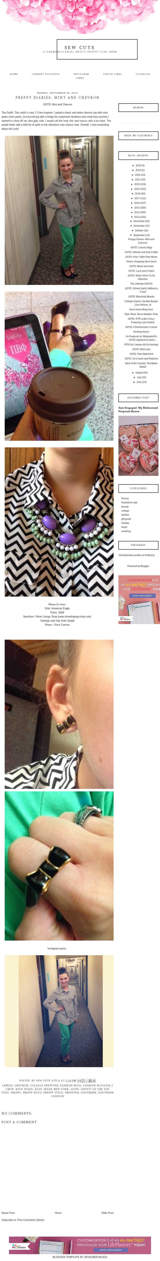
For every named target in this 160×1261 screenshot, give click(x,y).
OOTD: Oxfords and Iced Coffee (141, 252)
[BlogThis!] (83, 1081)
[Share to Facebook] (90, 1081)
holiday (125, 523)
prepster (72, 1093)
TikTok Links (112, 74)
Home (14, 74)
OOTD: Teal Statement (141, 354)
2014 (137, 212)
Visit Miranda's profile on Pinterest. (136, 555)
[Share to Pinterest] (94, 1081)
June (139, 382)
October (139, 230)
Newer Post (8, 1212)
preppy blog (32, 1093)
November (139, 225)
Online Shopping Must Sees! (141, 261)
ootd (75, 1089)
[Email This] (79, 1081)
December (139, 221)
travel (124, 527)
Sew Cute (80, 48)
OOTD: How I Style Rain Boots (141, 256)
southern (88, 1093)
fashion (125, 514)
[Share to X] (87, 1081)
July (139, 377)
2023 (138, 170)
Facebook (143, 74)
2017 (137, 198)
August (139, 372)
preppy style (53, 1093)
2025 (138, 165)
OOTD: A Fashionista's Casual (141, 327)
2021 (137, 179)
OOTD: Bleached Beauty (141, 296)
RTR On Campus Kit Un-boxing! (141, 344)
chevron (21, 1085)
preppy (16, 1093)
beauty (125, 506)
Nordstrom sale (129, 502)
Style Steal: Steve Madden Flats (141, 314)
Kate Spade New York (52, 1089)
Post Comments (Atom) (30, 1219)
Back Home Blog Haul (141, 309)
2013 (137, 217)
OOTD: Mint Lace (141, 349)
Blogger (145, 566)
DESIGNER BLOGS (95, 1257)
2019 (137, 189)
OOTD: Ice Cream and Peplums (141, 358)
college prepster (44, 1085)
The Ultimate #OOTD (141, 283)
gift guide (126, 519)
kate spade (24, 1089)
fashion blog (70, 1085)
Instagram (81, 74)
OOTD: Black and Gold (141, 266)
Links (80, 78)
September (139, 235)
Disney (125, 498)
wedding (126, 531)
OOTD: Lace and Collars (141, 271)
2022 (137, 175)
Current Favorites (46, 74)
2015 (137, 207)
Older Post (107, 1212)
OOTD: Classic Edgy (141, 247)
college (125, 510)
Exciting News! (141, 331)
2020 (137, 184)
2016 (137, 203)
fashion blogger (96, 1085)
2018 (137, 193)
